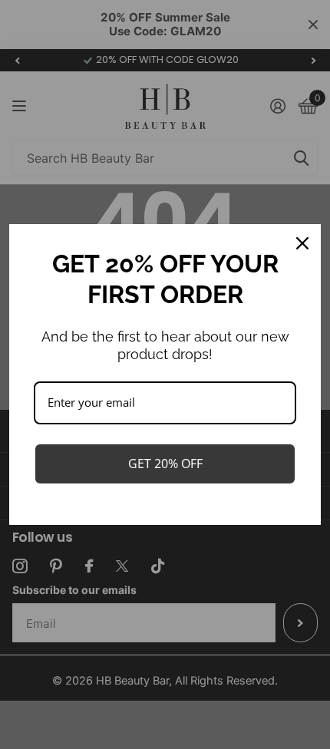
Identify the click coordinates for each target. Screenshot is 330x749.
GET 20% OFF (165, 463)
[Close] (302, 243)
